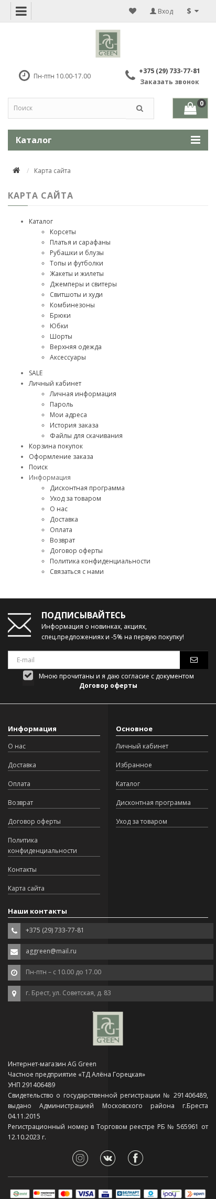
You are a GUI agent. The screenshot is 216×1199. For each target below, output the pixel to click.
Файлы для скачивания (86, 435)
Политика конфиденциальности (100, 561)
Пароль (61, 404)
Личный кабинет (55, 383)
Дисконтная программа (87, 487)
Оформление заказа (61, 456)
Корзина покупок (56, 446)
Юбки (59, 325)
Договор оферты (76, 550)
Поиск (38, 467)
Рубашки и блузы (77, 252)
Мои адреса (68, 414)
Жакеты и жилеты (77, 273)
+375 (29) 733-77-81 (169, 70)
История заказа (74, 425)
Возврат (62, 540)
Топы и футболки (76, 263)
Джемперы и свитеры (83, 284)
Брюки (60, 315)
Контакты (22, 869)
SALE (35, 372)
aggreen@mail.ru (51, 951)
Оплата (61, 529)
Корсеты (63, 231)
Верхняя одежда (76, 346)
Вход (164, 11)
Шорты (61, 336)
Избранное (134, 764)
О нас (59, 508)
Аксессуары (68, 357)
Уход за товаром (75, 498)
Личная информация (83, 393)
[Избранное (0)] (132, 11)
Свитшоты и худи (76, 294)
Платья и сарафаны (80, 242)
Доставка (64, 519)
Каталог (41, 221)
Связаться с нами (77, 571)
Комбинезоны (72, 305)
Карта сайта (26, 888)
